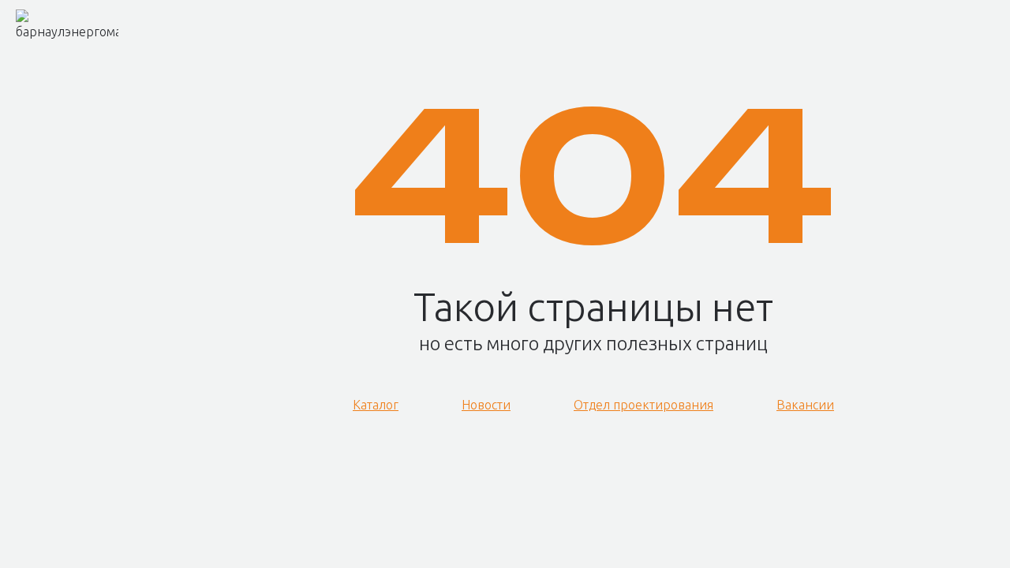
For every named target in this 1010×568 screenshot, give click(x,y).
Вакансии (805, 405)
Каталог (375, 405)
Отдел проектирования (643, 405)
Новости (486, 405)
